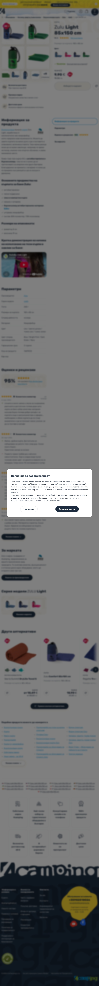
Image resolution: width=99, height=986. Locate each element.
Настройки (29, 509)
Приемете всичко (67, 509)
